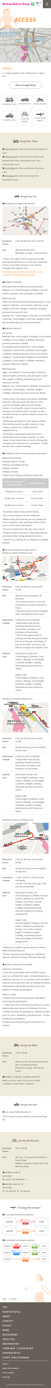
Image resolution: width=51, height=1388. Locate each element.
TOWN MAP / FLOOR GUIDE (17, 1348)
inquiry (5, 1364)
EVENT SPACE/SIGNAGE (15, 1357)
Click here (10, 149)
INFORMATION (10, 1343)
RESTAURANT (10, 1334)
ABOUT (6, 1316)
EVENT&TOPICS (11, 1311)
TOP (4, 1299)
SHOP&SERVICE (11, 1352)
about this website (10, 1368)
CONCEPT (7, 1321)
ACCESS (6, 1325)
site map (6, 1377)
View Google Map (26, 85)
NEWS (5, 1330)
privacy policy (8, 1372)
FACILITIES (8, 1339)
